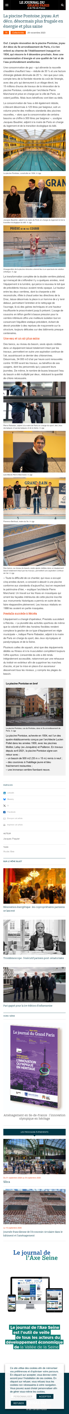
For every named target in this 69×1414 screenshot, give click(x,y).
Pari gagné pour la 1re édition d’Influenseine (27, 1005)
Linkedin (10, 792)
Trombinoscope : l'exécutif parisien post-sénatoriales (33, 958)
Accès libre (8, 851)
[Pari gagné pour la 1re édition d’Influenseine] (34, 984)
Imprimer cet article (15, 824)
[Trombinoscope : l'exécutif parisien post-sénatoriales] (34, 937)
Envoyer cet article (14, 818)
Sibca (6, 1181)
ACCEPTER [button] (45, 1396)
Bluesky (10, 799)
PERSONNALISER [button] (23, 1396)
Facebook (11, 811)
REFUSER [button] (18, 1403)
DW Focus (34, 5)
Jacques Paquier (11, 838)
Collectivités (18, 32)
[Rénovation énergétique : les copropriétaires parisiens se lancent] (34, 886)
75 (6, 32)
